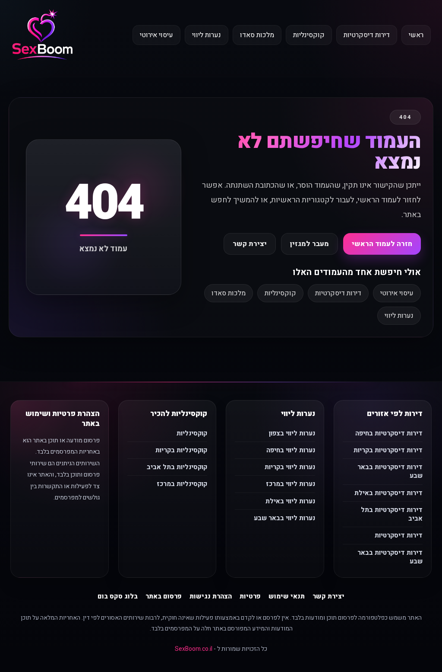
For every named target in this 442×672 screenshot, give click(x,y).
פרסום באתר (163, 596)
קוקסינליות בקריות (181, 450)
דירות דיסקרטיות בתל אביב (392, 514)
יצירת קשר (250, 244)
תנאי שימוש (286, 596)
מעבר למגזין (309, 244)
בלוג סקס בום (118, 596)
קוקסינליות (309, 35)
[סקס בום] (42, 35)
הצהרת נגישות (210, 596)
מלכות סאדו (257, 35)
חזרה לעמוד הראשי (382, 244)
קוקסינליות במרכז (182, 484)
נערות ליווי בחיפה (290, 450)
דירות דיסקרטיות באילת (388, 493)
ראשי (416, 35)
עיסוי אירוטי (156, 35)
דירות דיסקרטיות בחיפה (389, 433)
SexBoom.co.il (193, 648)
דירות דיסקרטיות (367, 35)
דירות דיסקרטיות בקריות (388, 450)
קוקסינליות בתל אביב (177, 467)
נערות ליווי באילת (290, 501)
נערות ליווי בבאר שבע (284, 518)
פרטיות (250, 596)
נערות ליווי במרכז (290, 484)
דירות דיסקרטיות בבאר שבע (390, 471)
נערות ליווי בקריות (290, 467)
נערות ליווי (206, 35)
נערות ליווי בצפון (292, 433)
